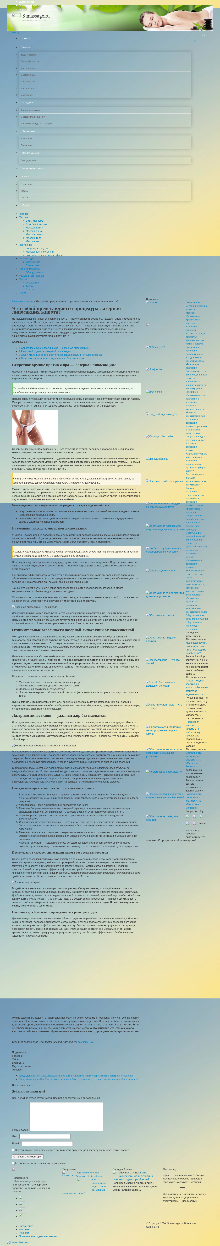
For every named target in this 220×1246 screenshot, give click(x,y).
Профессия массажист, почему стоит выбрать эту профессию (193, 728)
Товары (24, 191)
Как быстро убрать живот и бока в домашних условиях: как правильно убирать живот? (79, 1079)
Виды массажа (28, 54)
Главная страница (22, 301)
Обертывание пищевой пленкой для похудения (195, 536)
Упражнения (27, 138)
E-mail (16, 1143)
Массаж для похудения (33, 117)
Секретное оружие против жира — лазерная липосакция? (54, 347)
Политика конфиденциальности (38, 1236)
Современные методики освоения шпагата (196, 306)
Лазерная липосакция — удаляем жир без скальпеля (51, 358)
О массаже (26, 184)
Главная (26, 38)
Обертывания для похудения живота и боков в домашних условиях (196, 443)
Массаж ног (27, 95)
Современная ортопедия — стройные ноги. (194, 350)
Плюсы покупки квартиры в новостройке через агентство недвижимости (197, 687)
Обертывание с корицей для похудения (194, 625)
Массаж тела (27, 88)
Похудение (27, 102)
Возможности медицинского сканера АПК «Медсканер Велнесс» (194, 759)
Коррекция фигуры (30, 110)
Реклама (24, 1232)
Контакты (24, 1229)
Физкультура (28, 131)
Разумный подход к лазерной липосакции (44, 351)
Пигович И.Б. (86, 1041)
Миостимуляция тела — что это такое (195, 574)
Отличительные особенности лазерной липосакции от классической (60, 354)
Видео (25, 205)
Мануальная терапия (32, 168)
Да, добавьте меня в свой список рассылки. (40, 1163)
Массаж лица (28, 75)
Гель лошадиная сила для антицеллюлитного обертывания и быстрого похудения (76, 1075)
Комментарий (21, 1129)
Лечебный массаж (30, 61)
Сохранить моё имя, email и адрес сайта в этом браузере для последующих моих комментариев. (72, 1150)
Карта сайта (26, 1226)
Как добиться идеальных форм (37, 123)
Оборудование (28, 160)
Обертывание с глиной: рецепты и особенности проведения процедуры (196, 522)
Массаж (26, 47)
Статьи (25, 176)
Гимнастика (26, 145)
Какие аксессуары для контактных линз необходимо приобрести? (133, 1176)
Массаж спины (28, 81)
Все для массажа (30, 153)
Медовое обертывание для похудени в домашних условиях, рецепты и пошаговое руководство (196, 422)
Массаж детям (28, 68)
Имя (15, 1136)
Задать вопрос (26, 2)
